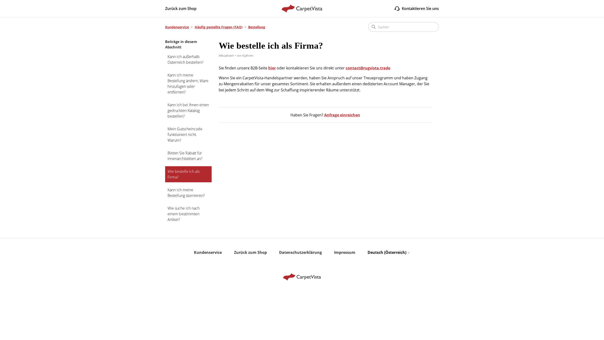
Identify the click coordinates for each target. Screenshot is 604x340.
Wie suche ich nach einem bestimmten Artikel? (184, 214)
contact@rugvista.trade (368, 68)
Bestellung (256, 27)
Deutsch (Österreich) (387, 252)
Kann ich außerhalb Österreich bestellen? (185, 59)
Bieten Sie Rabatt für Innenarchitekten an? (185, 155)
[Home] (302, 8)
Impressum (344, 252)
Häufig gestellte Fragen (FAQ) (219, 27)
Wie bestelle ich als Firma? (184, 174)
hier (272, 68)
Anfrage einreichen (342, 115)
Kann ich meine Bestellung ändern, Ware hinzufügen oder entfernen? (188, 83)
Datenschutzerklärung (300, 252)
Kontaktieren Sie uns (420, 8)
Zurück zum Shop (181, 8)
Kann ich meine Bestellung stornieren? (186, 192)
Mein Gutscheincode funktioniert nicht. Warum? (185, 134)
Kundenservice (177, 27)
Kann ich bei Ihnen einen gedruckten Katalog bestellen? (188, 110)
